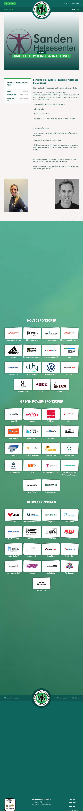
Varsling (75, 3)
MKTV (67, 3)
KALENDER (9, 9)
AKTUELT (73, 799)
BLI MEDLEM (10, 3)
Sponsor (72, 803)
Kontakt (72, 806)
